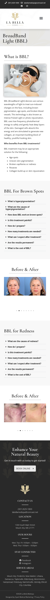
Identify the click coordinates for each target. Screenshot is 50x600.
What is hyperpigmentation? (21, 201)
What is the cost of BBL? (19, 248)
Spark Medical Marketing (24, 597)
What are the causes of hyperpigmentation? (17, 208)
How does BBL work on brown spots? (25, 214)
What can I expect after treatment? (24, 237)
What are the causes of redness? (23, 341)
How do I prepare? (16, 225)
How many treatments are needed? (24, 231)
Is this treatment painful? (20, 220)
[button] (41, 18)
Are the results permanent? (21, 242)
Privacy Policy (39, 597)
